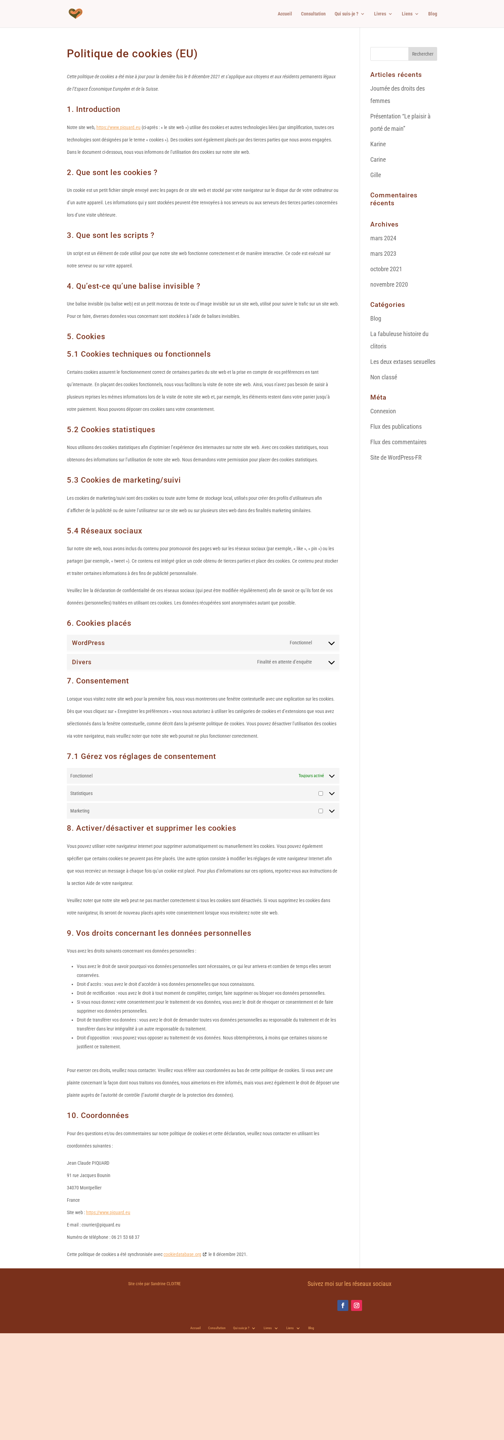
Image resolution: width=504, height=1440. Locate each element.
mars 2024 (383, 238)
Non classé (383, 377)
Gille (375, 174)
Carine (378, 159)
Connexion (383, 411)
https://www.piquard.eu (118, 127)
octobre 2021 (386, 269)
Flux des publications (396, 426)
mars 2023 (383, 253)
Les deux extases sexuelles (402, 361)
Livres (380, 13)
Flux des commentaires (398, 442)
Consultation (313, 13)
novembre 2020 (389, 284)
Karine (378, 144)
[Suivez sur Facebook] (342, 1305)
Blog (432, 13)
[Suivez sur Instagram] (356, 1305)
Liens (407, 13)
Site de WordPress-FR (396, 457)
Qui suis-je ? (346, 13)
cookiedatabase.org (182, 1254)
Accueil (285, 13)
